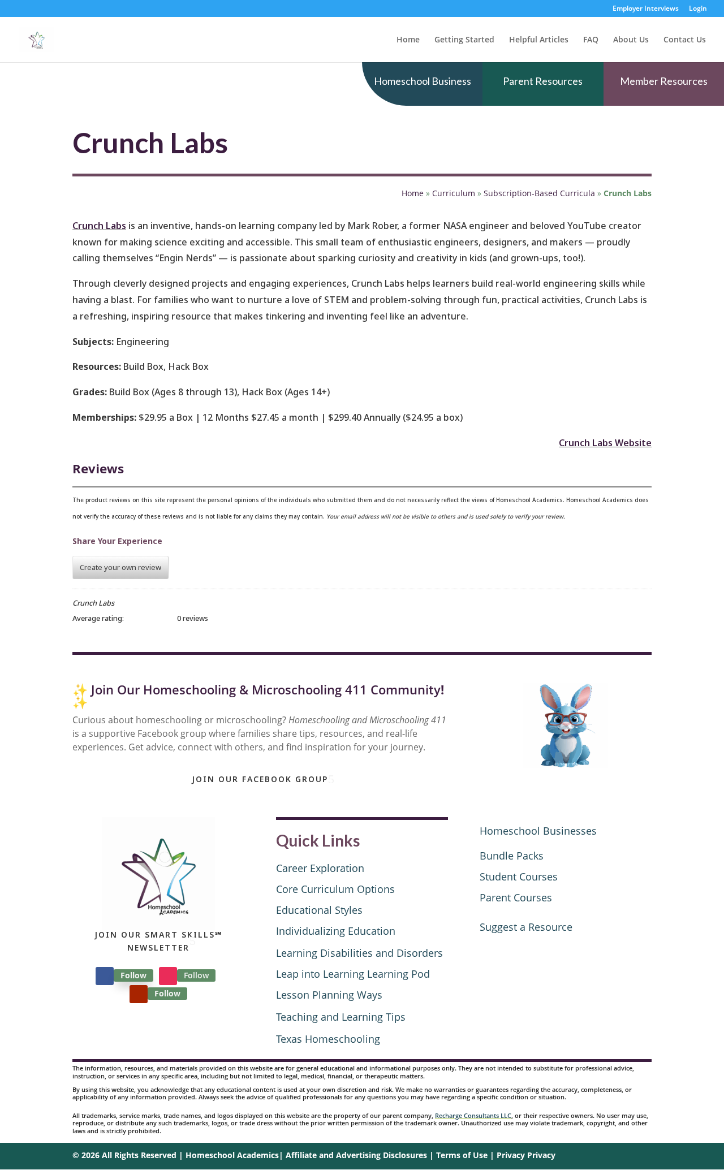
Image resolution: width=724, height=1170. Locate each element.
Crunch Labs (99, 225)
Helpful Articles (538, 40)
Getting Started (464, 40)
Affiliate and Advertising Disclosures (356, 1155)
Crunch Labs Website (605, 443)
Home (408, 40)
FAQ (590, 40)
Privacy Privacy (526, 1155)
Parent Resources (543, 81)
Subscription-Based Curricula (539, 193)
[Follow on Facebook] (105, 976)
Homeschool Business (422, 81)
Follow (133, 975)
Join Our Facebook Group (260, 779)
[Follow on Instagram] (168, 976)
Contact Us (684, 40)
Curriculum (453, 193)
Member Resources (664, 81)
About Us (631, 40)
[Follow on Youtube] (139, 994)
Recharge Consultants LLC (473, 1115)
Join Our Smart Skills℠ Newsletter (158, 941)
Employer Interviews (646, 9)
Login (698, 9)
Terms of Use (462, 1155)
